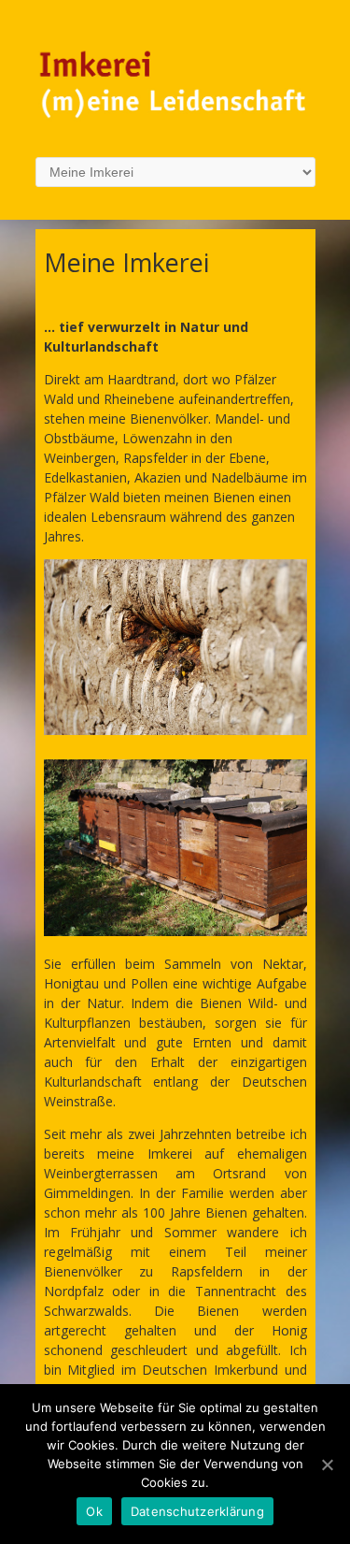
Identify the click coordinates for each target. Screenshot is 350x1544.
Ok (94, 1511)
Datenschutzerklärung (197, 1511)
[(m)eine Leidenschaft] (175, 118)
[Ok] (326, 1464)
